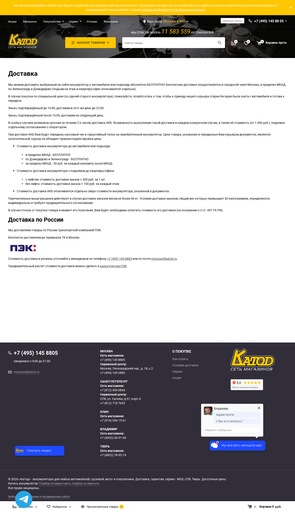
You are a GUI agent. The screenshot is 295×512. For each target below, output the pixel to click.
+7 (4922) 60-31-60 (113, 438)
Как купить (180, 358)
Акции (12, 21)
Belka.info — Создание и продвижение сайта (39, 496)
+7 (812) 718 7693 (112, 403)
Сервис (73, 21)
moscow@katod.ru (164, 259)
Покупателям (52, 21)
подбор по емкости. (86, 483)
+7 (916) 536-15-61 (113, 420)
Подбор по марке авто (55, 483)
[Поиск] (219, 42)
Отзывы (92, 21)
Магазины (30, 21)
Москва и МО (174, 21)
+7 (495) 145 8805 (119, 259)
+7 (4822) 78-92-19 (113, 455)
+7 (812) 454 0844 (112, 390)
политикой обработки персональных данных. (173, 10)
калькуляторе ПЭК (113, 266)
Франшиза (111, 21)
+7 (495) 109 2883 (112, 373)
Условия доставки (185, 365)
